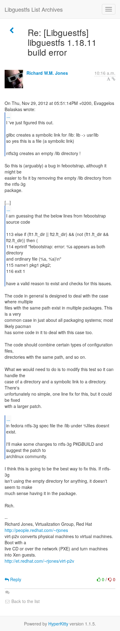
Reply (15, 579)
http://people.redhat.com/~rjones (36, 530)
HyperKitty (58, 624)
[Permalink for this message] (113, 79)
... (8, 115)
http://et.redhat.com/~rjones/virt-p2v (39, 561)
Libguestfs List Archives (34, 9)
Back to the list (25, 601)
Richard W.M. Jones (47, 73)
